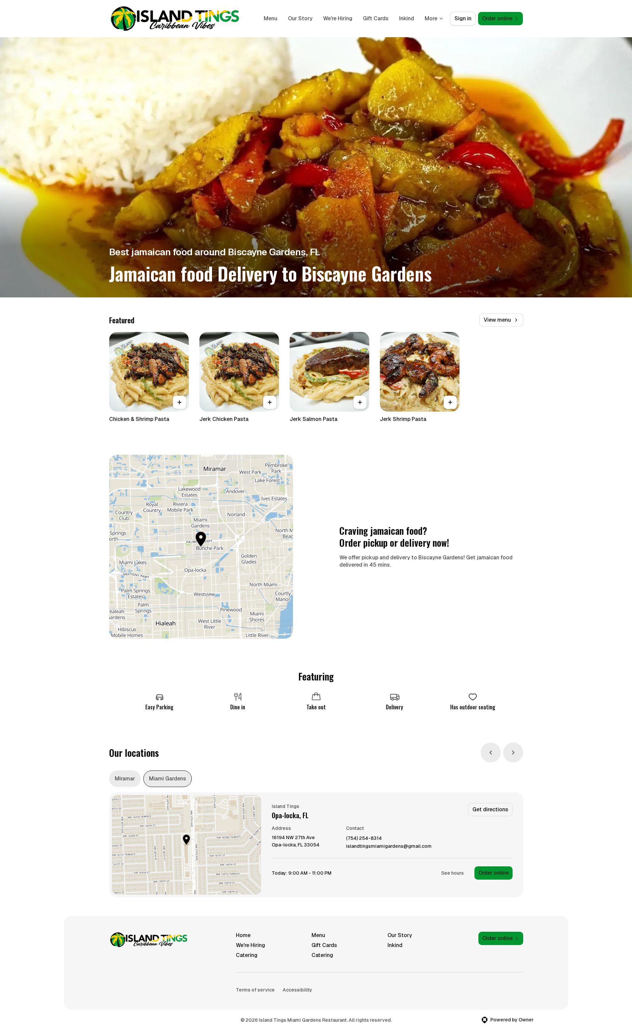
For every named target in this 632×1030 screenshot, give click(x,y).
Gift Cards (375, 18)
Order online (493, 872)
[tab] (125, 778)
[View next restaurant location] (513, 752)
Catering (246, 955)
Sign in (463, 18)
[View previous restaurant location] (491, 752)
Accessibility (297, 990)
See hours (452, 873)
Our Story (300, 18)
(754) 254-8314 (364, 838)
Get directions (490, 809)
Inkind (406, 18)
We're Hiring (337, 18)
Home (243, 935)
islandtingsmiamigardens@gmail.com (389, 846)
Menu (270, 18)
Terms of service (255, 990)
